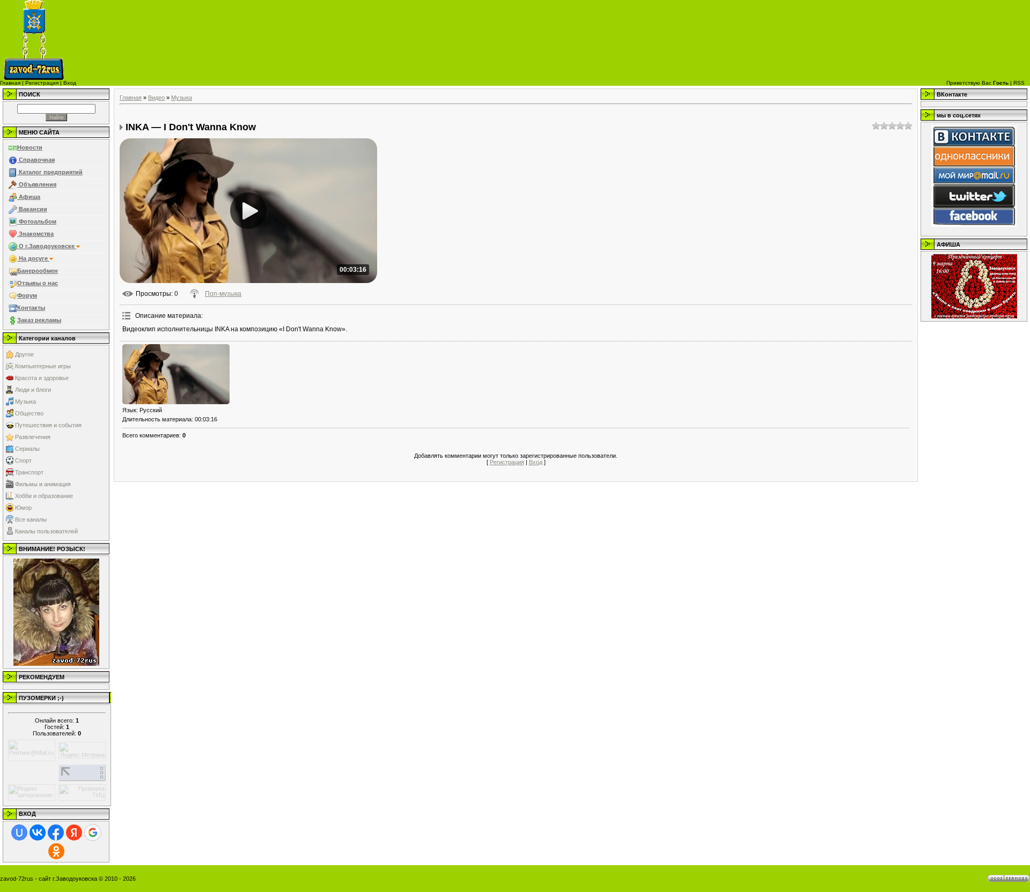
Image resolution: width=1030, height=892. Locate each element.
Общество (29, 413)
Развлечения (32, 437)
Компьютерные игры (43, 366)
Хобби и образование (44, 496)
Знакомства (35, 234)
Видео (156, 97)
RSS (1019, 83)
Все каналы (31, 519)
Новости (29, 147)
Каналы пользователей (46, 531)
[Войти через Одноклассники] (56, 851)
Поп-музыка (223, 294)
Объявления (36, 184)
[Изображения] (176, 374)
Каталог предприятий (50, 172)
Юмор (23, 507)
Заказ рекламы (39, 320)
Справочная (36, 160)
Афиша (28, 197)
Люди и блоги (33, 389)
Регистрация (41, 83)
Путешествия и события (48, 425)
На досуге (33, 258)
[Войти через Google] (92, 832)
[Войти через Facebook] (56, 832)
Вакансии (32, 209)
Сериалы (27, 448)
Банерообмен (37, 270)
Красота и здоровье (42, 378)
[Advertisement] (591, 40)
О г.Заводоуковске (46, 246)
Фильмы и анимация (43, 484)
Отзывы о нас (37, 283)
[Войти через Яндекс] (74, 832)
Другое (24, 354)
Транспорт (29, 472)
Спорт (23, 460)
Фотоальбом (36, 221)
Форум (27, 295)
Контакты (31, 307)
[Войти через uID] (19, 832)
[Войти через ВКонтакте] (38, 832)
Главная (10, 83)
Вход (69, 83)
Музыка (25, 401)
